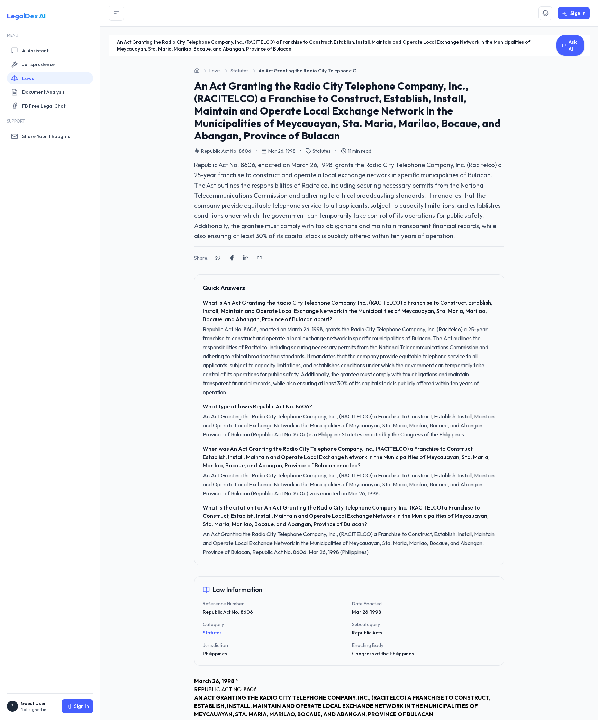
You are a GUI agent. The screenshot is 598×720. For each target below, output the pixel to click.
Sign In (81, 706)
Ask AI (573, 45)
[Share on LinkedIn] (245, 257)
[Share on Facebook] (231, 257)
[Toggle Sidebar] (116, 13)
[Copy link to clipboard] (259, 257)
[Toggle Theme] (545, 13)
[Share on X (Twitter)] (218, 257)
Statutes (212, 633)
